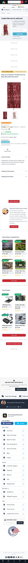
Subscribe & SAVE (21, 389)
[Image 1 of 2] (13, 109)
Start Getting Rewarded (15, 415)
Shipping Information (7, 176)
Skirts (8, 13)
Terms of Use (10, 509)
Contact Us (14, 226)
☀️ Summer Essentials (16, 9)
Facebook (8, 423)
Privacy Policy (10, 504)
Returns (9, 475)
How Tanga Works (12, 444)
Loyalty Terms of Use (13, 513)
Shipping (9, 470)
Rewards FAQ (10, 484)
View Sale (14, 280)
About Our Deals (11, 448)
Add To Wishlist (5, 142)
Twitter (22, 423)
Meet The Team (11, 440)
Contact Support (12, 406)
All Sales (3, 13)
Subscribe (20, 522)
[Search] (22, 2)
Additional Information (7, 171)
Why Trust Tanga (11, 435)
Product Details (5, 157)
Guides (9, 457)
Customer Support (12, 466)
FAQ (20, 406)
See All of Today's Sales (14, 343)
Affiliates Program (12, 496)
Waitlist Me (20, 34)
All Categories (6, 9)
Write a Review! (14, 201)
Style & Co (6, 125)
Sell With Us (10, 492)
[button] (9, 129)
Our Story (9, 431)
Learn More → (11, 416)
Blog (8, 453)
